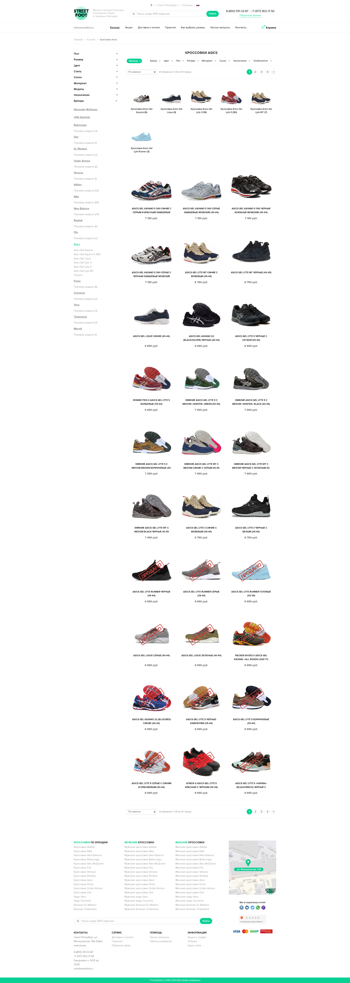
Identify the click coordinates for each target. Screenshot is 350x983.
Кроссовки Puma (83, 884)
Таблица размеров (161, 941)
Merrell (78, 328)
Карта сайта (194, 945)
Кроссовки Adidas (84, 847)
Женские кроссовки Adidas (191, 847)
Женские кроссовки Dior (189, 892)
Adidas (78, 184)
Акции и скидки (197, 937)
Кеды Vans (80, 896)
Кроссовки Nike (83, 851)
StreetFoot (81, 13)
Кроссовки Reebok (85, 875)
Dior (76, 136)
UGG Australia (82, 117)
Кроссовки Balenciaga (86, 859)
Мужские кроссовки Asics (140, 880)
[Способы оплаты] (252, 932)
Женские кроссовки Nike (190, 851)
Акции (129, 27)
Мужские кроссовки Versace (141, 871)
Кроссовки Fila (82, 867)
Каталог (115, 27)
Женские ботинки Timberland (192, 909)
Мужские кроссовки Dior (139, 892)
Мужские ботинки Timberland (141, 909)
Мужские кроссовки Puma (140, 884)
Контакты (240, 27)
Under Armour (82, 160)
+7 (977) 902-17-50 (263, 11)
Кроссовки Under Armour (88, 888)
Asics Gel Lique (82, 258)
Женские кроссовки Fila (189, 867)
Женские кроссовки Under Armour (195, 888)
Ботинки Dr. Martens (85, 904)
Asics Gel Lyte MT (84, 271)
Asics (77, 244)
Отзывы (192, 941)
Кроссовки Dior (83, 892)
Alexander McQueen (86, 109)
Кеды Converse (82, 900)
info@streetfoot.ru (84, 27)
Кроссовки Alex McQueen (89, 863)
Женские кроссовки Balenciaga (193, 859)
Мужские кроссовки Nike (139, 851)
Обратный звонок (250, 15)
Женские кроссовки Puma (190, 884)
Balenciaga (80, 125)
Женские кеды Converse (189, 900)
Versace (78, 172)
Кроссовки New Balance (88, 855)
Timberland (80, 316)
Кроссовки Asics (83, 880)
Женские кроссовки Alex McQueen (195, 863)
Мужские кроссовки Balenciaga (143, 859)
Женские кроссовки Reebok (191, 875)
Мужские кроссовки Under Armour (145, 888)
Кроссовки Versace (85, 871)
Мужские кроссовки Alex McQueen (145, 863)
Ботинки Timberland (85, 909)
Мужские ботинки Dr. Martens (141, 904)
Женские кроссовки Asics (190, 880)
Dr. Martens (80, 148)
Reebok (78, 220)
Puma (77, 281)
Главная (78, 39)
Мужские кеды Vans (136, 896)
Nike (76, 196)
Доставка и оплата (149, 27)
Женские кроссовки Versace (191, 871)
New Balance (81, 208)
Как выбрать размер (193, 27)
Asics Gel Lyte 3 (83, 262)
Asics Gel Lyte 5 (83, 266)
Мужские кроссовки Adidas (140, 847)
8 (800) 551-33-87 (237, 11)
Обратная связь (121, 945)
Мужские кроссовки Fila (139, 867)
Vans (76, 304)
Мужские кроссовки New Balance (144, 855)
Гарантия (170, 27)
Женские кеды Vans (186, 896)
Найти (212, 13)
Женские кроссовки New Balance (194, 855)
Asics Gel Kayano (83, 250)
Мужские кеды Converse (139, 900)
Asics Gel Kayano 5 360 (87, 254)
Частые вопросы (220, 27)
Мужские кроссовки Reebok (141, 875)
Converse (79, 292)
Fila (76, 232)
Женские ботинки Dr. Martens (192, 904)
